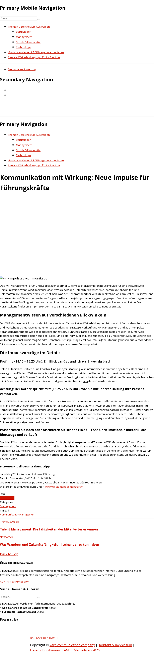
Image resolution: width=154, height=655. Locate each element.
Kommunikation (9, 514)
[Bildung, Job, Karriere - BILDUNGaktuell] (65, 112)
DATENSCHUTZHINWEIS (44, 638)
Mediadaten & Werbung (22, 69)
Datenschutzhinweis (45, 650)
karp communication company (72, 645)
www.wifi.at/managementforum (64, 486)
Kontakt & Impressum (115, 645)
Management (24, 37)
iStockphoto (7, 498)
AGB (67, 650)
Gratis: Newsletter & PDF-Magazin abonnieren (36, 52)
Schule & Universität (28, 42)
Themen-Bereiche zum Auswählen (29, 26)
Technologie (23, 47)
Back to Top (9, 554)
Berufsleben (23, 31)
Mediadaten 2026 (87, 650)
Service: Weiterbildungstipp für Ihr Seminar (34, 57)
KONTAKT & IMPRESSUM (14, 581)
